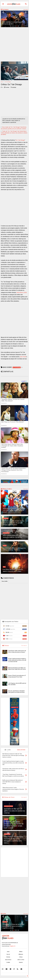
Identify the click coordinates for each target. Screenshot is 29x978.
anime (4, 505)
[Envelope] (21, 969)
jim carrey (6, 819)
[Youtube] (6, 969)
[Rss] (17, 969)
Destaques (5, 9)
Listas (4, 913)
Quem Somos (8, 959)
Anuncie (21, 962)
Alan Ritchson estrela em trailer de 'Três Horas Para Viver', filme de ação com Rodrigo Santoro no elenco (13, 522)
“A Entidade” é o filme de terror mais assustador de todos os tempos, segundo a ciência (13, 926)
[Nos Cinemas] (14, 482)
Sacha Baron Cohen (21, 292)
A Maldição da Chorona (8, 806)
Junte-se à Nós (20, 959)
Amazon (4, 545)
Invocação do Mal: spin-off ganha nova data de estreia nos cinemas (14, 811)
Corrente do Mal (7, 834)
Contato (8, 962)
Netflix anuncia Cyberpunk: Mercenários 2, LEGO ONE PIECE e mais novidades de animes (14, 510)
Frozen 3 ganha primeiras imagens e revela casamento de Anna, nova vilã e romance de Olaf (17, 660)
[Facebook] (14, 969)
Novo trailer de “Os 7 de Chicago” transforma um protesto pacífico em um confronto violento (13, 128)
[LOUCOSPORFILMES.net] (13, 4)
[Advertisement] (14, 44)
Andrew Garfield (6, 532)
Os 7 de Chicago (8, 81)
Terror (4, 566)
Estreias (8, 957)
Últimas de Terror (9, 797)
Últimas (6, 645)
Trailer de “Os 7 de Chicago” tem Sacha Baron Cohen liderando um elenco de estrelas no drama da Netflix (14, 132)
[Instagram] (2, 969)
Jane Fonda (23, 356)
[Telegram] (10, 969)
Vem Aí (8, 954)
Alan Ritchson (5, 518)
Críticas (21, 957)
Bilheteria (21, 954)
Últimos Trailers (7, 489)
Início (2, 81)
